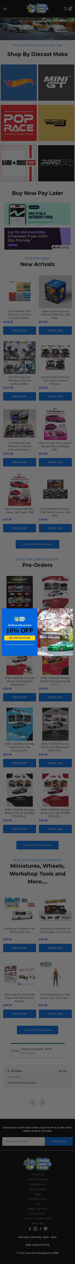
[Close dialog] (71, 610)
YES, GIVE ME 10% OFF (20, 638)
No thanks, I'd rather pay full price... (19, 645)
